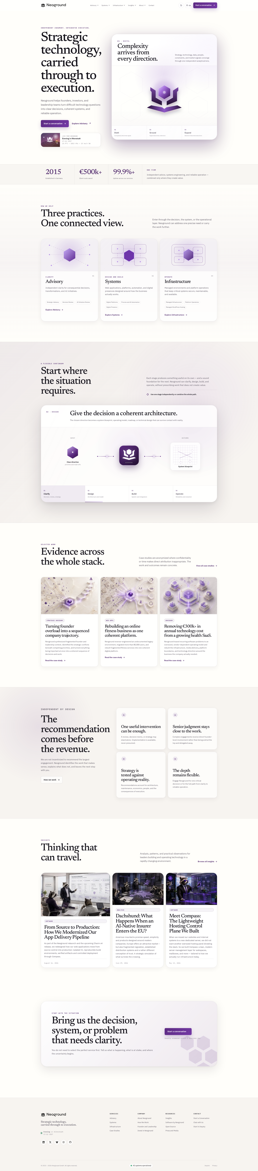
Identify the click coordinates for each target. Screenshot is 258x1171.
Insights (131, 5)
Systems (105, 5)
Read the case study (55, 660)
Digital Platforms (112, 302)
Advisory (93, 5)
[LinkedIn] (43, 1142)
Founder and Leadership (147, 1126)
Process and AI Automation (130, 302)
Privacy (214, 1166)
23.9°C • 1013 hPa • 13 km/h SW (76, 143)
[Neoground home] (53, 5)
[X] (50, 1142)
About (141, 5)
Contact (151, 5)
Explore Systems (114, 315)
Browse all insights (207, 861)
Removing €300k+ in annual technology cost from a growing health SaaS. (187, 631)
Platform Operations (192, 302)
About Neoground (144, 1118)
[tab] (129, 133)
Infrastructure (118, 5)
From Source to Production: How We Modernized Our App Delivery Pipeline (72, 932)
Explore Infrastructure (176, 315)
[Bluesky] (57, 1142)
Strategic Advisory (53, 302)
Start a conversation (205, 5)
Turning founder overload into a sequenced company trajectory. (67, 631)
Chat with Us (198, 1122)
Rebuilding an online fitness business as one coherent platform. (124, 631)
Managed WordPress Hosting (175, 307)
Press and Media (172, 1131)
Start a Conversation (201, 1118)
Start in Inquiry (199, 1126)
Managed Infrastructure (174, 302)
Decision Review (67, 302)
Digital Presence (111, 307)
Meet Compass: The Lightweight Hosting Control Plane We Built (186, 924)
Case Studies (115, 1131)
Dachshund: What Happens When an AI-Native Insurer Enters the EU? (134, 924)
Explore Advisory (81, 123)
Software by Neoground (175, 1122)
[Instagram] (63, 1142)
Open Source (171, 1126)
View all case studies (206, 566)
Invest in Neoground (145, 1131)
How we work (52, 780)
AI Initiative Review (83, 302)
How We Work (143, 1122)
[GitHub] (70, 1142)
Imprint (207, 1166)
